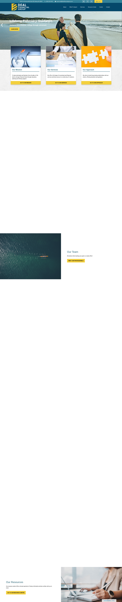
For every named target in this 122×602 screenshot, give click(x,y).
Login (99, 1)
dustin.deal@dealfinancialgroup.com (65, 1)
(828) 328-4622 (49, 1)
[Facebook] (87, 1)
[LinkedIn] (83, 1)
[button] (65, 7)
